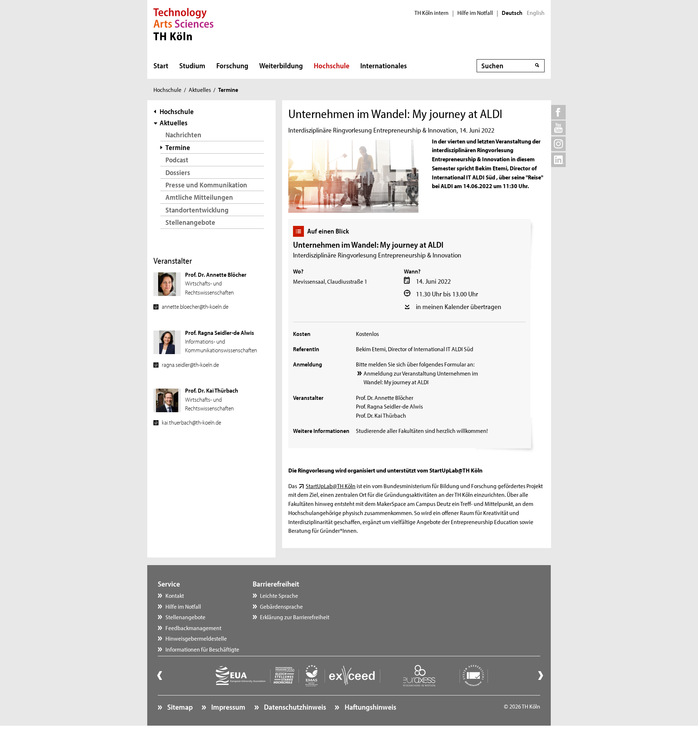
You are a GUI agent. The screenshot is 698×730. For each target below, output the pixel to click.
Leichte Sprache (279, 595)
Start (160, 65)
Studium (192, 65)
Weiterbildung (281, 65)
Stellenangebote (190, 222)
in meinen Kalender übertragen (458, 306)
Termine (177, 147)
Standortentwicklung (197, 209)
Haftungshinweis (369, 706)
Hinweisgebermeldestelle (196, 638)
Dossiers (177, 172)
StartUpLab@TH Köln (330, 486)
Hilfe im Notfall (475, 13)
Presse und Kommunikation (206, 184)
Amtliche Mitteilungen (199, 197)
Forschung (232, 65)
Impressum (227, 706)
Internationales (383, 65)
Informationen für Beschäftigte (202, 649)
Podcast (176, 159)
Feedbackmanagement (193, 628)
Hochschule (331, 65)
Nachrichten (183, 134)
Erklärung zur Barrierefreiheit (294, 617)
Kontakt (174, 595)
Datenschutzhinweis (294, 706)
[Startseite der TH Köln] (183, 23)
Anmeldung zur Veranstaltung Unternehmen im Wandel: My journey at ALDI (421, 377)
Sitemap (179, 706)
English (536, 13)
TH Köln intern (431, 13)
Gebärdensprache (281, 606)
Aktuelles (200, 89)
